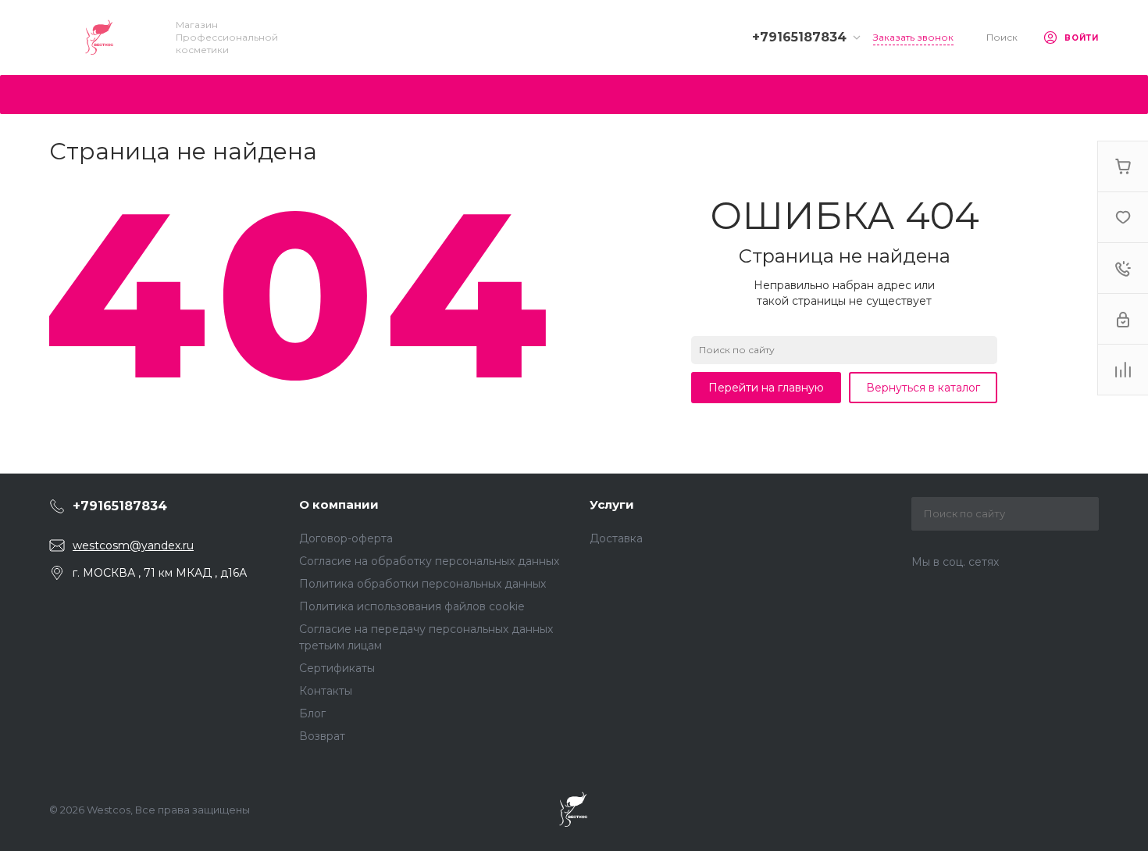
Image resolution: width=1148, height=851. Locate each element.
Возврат (322, 736)
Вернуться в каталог (923, 388)
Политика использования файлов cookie (412, 606)
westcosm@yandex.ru (133, 545)
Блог (312, 713)
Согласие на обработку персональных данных (429, 561)
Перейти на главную (766, 388)
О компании (339, 504)
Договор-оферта (346, 538)
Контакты (325, 691)
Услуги (612, 504)
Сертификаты (337, 668)
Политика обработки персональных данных (422, 584)
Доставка (616, 538)
